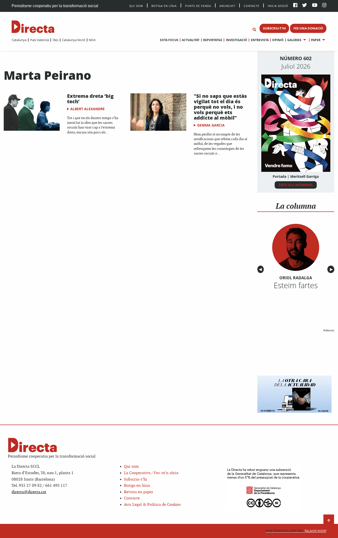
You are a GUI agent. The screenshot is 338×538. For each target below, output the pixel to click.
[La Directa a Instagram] (324, 5)
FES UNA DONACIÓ (308, 28)
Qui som (131, 466)
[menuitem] (19, 39)
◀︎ (261, 269)
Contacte (251, 5)
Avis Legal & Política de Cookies (152, 504)
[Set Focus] (254, 30)
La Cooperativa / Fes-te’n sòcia (151, 473)
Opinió (278, 40)
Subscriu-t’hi (135, 479)
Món (92, 40)
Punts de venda (198, 5)
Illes (55, 40)
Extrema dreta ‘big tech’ (90, 99)
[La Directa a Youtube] (314, 5)
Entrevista (259, 40)
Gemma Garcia (211, 125)
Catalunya (19, 40)
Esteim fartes (296, 285)
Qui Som (136, 5)
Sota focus (169, 40)
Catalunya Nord (73, 40)
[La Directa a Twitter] (304, 5)
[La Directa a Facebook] (295, 5)
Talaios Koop (296, 531)
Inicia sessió (278, 5)
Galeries (294, 40)
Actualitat (190, 40)
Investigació (236, 40)
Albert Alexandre (87, 108)
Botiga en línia (164, 5)
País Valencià (39, 40)
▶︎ (332, 269)
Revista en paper (138, 492)
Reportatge (212, 40)
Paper (315, 40)
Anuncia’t (227, 5)
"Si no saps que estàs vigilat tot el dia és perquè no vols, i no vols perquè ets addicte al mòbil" (220, 107)
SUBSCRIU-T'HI (274, 28)
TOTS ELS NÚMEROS (296, 184)
